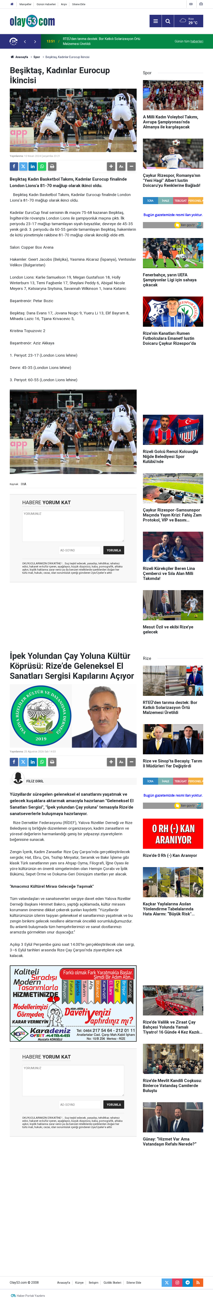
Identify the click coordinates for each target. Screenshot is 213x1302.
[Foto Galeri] (201, 4)
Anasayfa (21, 57)
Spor (36, 57)
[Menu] (155, 21)
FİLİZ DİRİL (35, 781)
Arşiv (64, 4)
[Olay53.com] (32, 21)
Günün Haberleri (46, 4)
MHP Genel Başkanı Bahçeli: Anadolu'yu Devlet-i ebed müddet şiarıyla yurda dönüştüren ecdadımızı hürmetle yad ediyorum (108, 41)
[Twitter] (23, 166)
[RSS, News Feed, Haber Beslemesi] (198, 1282)
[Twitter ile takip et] (167, 1282)
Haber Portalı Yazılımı (31, 1295)
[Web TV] (191, 4)
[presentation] (25, 41)
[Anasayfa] (12, 4)
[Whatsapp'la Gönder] (42, 166)
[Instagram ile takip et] (177, 1282)
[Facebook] (14, 166)
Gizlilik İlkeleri (112, 1283)
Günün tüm (189, 41)
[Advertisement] (73, 616)
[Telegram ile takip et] (187, 1282)
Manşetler (25, 4)
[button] (111, 166)
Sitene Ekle (78, 4)
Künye (79, 1283)
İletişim (93, 1283)
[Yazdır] (52, 166)
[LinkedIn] (32, 166)
